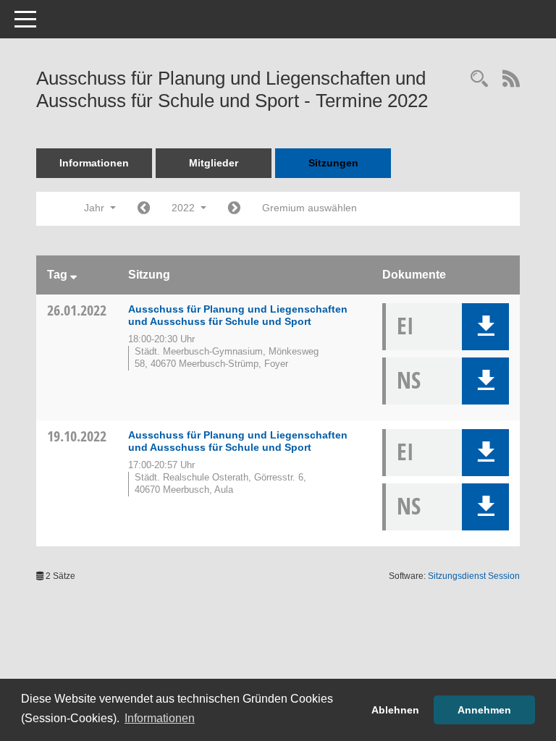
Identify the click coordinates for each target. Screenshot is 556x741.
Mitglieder (213, 163)
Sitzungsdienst (474, 576)
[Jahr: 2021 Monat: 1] (144, 208)
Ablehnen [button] (395, 710)
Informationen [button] (160, 718)
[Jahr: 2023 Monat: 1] (234, 208)
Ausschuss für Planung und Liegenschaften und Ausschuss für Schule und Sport (238, 315)
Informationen (94, 163)
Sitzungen (333, 163)
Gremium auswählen (309, 207)
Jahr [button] (95, 207)
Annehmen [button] (484, 710)
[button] (485, 326)
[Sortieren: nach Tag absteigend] (73, 274)
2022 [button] (185, 207)
